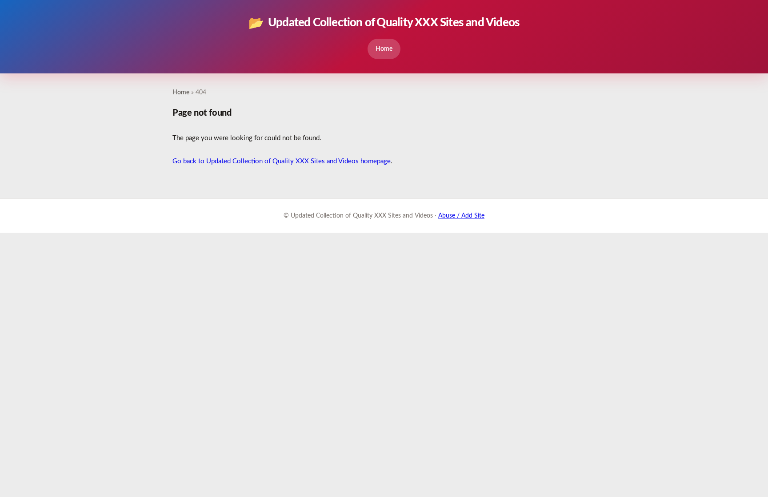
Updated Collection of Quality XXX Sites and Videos (384, 23)
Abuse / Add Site (461, 216)
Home (384, 48)
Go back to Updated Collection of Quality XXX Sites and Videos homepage (281, 161)
